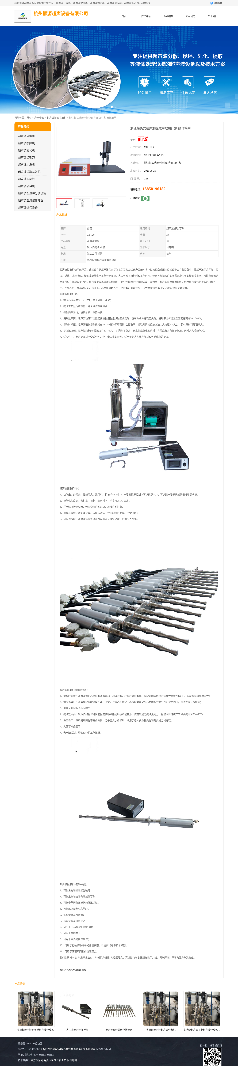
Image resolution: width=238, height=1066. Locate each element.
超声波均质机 (26, 164)
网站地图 (72, 1060)
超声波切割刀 (26, 157)
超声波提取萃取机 (56, 117)
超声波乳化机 (26, 150)
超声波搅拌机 (26, 143)
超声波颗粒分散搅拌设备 (77, 1030)
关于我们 (212, 16)
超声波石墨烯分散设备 (32, 193)
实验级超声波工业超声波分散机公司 (161, 1030)
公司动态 (190, 16)
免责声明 (48, 1060)
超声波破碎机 (26, 186)
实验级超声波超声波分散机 (119, 1030)
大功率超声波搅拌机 (35, 1030)
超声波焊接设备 (28, 207)
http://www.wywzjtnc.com (73, 970)
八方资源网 (37, 1060)
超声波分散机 (26, 136)
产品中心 (146, 16)
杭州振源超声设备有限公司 (80, 1049)
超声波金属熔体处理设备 (33, 200)
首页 (124, 16)
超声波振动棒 (26, 179)
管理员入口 (60, 1060)
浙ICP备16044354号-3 (54, 1049)
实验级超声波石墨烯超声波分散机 (202, 1030)
